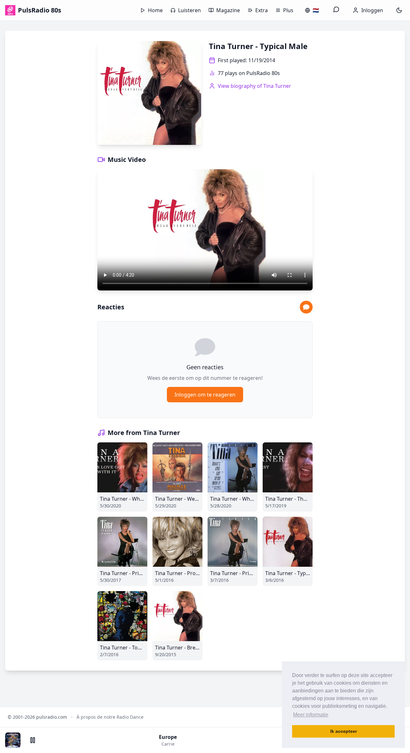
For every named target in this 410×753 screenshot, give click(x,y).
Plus (288, 10)
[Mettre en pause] (33, 740)
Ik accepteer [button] (343, 731)
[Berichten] (336, 10)
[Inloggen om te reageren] (306, 307)
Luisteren (189, 10)
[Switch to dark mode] (399, 10)
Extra (261, 10)
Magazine (228, 10)
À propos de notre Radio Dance (110, 717)
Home (155, 10)
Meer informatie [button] (310, 714)
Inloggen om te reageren (205, 394)
